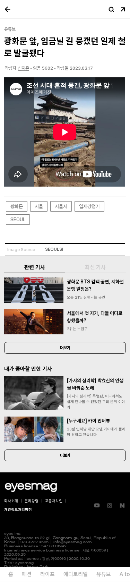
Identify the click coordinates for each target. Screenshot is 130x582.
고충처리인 (53, 501)
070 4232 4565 (34, 542)
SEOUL (17, 219)
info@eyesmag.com (72, 542)
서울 (39, 206)
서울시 (61, 206)
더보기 (65, 347)
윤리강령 (31, 501)
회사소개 (11, 501)
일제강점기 (89, 206)
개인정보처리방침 (18, 509)
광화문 (16, 206)
